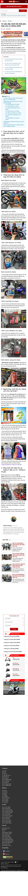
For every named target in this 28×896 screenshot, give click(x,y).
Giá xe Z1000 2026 (6, 785)
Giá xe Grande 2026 (6, 823)
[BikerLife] (14, 519)
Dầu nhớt (4, 829)
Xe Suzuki (4, 793)
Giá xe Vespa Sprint (6, 784)
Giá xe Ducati (5, 799)
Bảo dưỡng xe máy (6, 845)
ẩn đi (8, 96)
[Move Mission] (8, 666)
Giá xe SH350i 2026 (6, 779)
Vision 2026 (9, 15)
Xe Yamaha (4, 791)
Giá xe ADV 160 (5, 835)
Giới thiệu (4, 771)
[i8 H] (7, 661)
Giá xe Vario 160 (6, 843)
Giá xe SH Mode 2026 (7, 810)
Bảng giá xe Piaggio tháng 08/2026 (12, 642)
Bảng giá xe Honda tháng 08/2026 (12, 636)
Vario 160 (15, 15)
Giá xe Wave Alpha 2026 (7, 841)
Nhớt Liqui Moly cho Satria (14, 113)
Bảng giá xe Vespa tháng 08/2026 (12, 645)
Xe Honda (4, 790)
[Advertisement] (14, 598)
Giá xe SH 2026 (5, 818)
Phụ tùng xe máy (6, 828)
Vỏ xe (3, 830)
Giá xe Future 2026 (6, 820)
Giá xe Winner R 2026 (7, 815)
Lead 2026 (3, 15)
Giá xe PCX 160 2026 (7, 842)
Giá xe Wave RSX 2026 (7, 839)
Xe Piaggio (4, 794)
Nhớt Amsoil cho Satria (13, 111)
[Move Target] (8, 677)
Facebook (7, 851)
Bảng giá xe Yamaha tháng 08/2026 (12, 639)
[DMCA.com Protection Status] (8, 857)
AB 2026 (23, 15)
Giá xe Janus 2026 (6, 821)
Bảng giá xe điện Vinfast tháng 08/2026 (13, 651)
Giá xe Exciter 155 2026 (7, 811)
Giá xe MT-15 (5, 778)
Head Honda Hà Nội (6, 833)
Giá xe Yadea (5, 800)
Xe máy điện (5, 802)
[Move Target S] (8, 672)
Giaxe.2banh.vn (12, 870)
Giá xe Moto (5, 796)
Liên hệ (4, 772)
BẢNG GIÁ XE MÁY (15, 633)
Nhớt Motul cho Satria (13, 106)
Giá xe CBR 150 (5, 781)
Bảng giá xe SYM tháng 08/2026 (12, 648)
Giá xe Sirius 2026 (6, 836)
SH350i (19, 15)
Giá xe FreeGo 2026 (6, 838)
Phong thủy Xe (5, 776)
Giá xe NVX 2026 (6, 814)
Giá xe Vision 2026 (6, 817)
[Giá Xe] (14, 2)
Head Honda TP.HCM (7, 832)
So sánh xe (4, 773)
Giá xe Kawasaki (6, 797)
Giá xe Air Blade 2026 (7, 812)
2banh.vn (7, 854)
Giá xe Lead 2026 (6, 808)
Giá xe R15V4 (5, 782)
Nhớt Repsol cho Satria (13, 104)
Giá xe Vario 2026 (6, 807)
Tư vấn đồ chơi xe (6, 775)
